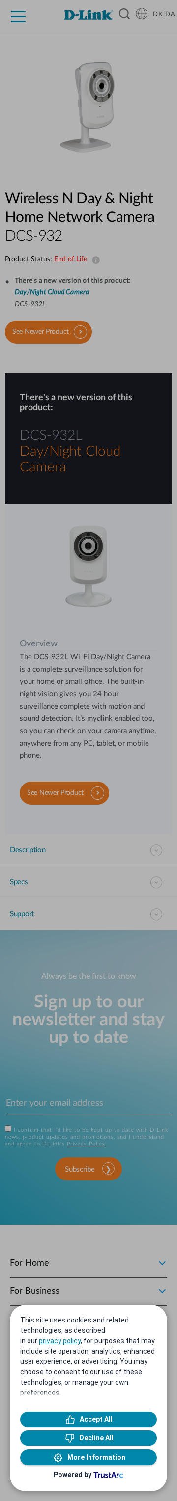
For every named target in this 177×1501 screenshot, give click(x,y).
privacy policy (60, 1341)
